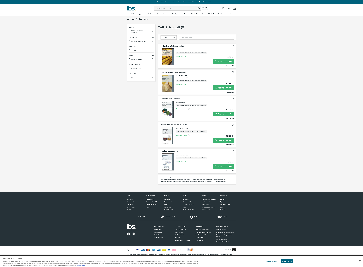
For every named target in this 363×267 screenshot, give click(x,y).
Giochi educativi (206, 202)
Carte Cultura (181, 2)
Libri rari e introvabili (151, 202)
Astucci (222, 210)
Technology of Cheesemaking (172, 46)
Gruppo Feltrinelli (221, 229)
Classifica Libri (131, 202)
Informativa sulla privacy (216, 254)
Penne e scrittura (225, 204)
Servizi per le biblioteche (202, 229)
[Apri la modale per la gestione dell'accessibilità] (234, 249)
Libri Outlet (130, 204)
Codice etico (199, 240)
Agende (222, 202)
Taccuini (222, 199)
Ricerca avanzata (205, 8)
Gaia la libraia (158, 237)
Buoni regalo (173, 2)
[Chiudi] (360, 261)
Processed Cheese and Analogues (174, 72)
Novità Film (186, 199)
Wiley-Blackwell (136, 68)
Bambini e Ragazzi (188, 210)
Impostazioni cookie (272, 261)
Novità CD (167, 199)
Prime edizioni (150, 199)
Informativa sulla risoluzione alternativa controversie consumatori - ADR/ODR (190, 254)
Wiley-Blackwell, (180, 50)
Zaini (221, 207)
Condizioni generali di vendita (149, 254)
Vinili (165, 204)
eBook (129, 210)
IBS (132, 77)
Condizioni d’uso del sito (164, 254)
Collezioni (148, 207)
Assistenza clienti (206, 2)
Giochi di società (206, 204)
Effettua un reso (179, 235)
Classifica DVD (187, 202)
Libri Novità (130, 199)
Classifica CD (168, 202)
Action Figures (206, 210)
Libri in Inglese (131, 207)
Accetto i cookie (287, 261)
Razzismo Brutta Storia (222, 242)
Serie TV (185, 207)
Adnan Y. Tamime (136, 59)
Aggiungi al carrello (225, 61)
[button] (198, 8)
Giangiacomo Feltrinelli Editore (225, 232)
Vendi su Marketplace (202, 235)
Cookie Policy (81, 265)
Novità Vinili (167, 207)
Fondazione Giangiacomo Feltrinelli (224, 235)
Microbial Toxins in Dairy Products (174, 125)
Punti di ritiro (164, 2)
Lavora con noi (200, 237)
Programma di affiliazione (203, 232)
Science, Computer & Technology (137, 31)
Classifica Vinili (168, 210)
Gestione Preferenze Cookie (182, 240)
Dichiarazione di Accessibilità (134, 254)
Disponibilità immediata (138, 41)
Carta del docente (192, 2)
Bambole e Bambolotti (208, 207)
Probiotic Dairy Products (170, 99)
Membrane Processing (169, 151)
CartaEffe (156, 2)
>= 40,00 (134, 50)
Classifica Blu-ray (188, 204)
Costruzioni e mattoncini (209, 199)
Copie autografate (151, 204)
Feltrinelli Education (221, 239)
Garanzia (177, 237)
